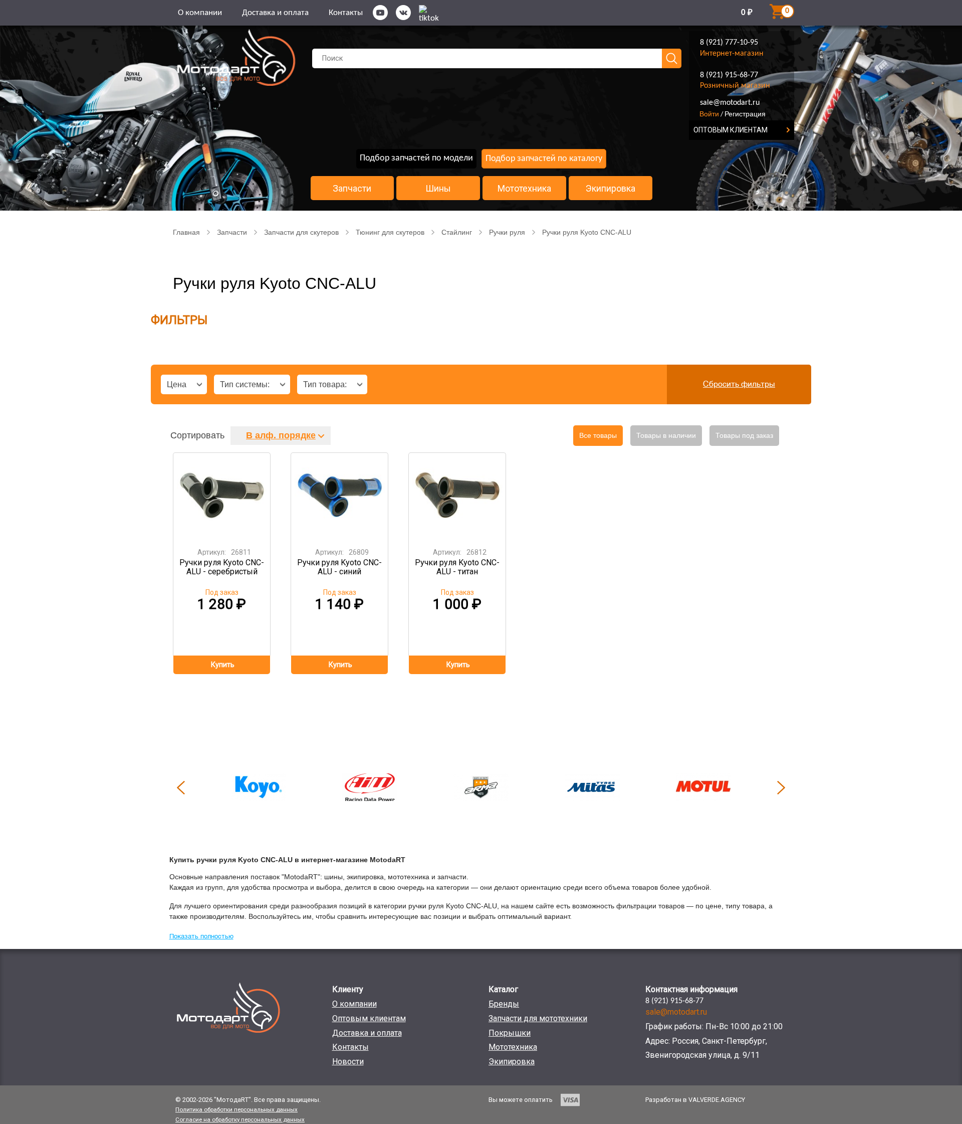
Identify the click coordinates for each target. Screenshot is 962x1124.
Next (781, 787)
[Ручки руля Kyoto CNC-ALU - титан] (457, 497)
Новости (348, 1061)
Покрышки (510, 1033)
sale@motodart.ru (730, 103)
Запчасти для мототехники (538, 1018)
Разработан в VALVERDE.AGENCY (695, 1099)
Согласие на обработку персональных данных (240, 1119)
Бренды (504, 1004)
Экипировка (610, 189)
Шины (438, 189)
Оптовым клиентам (369, 1018)
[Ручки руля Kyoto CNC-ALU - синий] (340, 497)
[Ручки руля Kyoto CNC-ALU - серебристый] (222, 497)
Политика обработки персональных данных (236, 1109)
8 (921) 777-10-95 (729, 43)
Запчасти (352, 189)
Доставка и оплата (275, 13)
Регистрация (745, 114)
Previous (180, 787)
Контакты (346, 13)
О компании (200, 13)
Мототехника (524, 189)
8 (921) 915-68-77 (729, 75)
